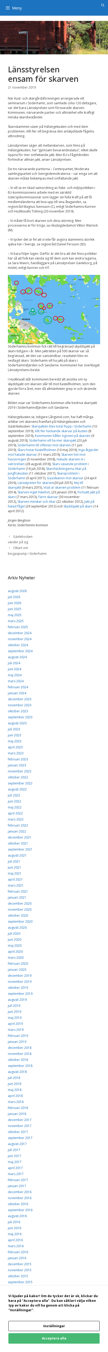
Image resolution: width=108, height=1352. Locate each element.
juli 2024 (14, 663)
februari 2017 (18, 1180)
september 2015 (20, 1282)
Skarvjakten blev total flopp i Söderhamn (61, 426)
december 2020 (19, 903)
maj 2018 (14, 1090)
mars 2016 (16, 1246)
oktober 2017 (18, 1132)
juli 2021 (14, 861)
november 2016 (19, 1198)
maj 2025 (14, 615)
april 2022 (15, 813)
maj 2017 (14, 1162)
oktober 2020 (18, 915)
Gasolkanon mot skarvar (65, 478)
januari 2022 (17, 831)
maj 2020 (14, 945)
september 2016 (20, 1210)
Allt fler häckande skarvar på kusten (61, 431)
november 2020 (19, 909)
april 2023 (15, 747)
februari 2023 (18, 759)
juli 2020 (14, 933)
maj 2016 (14, 1234)
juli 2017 (14, 1150)
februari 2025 (18, 627)
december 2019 (19, 975)
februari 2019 (18, 1035)
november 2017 (19, 1126)
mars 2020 (16, 957)
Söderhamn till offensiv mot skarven (44, 445)
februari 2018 (18, 1108)
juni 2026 (14, 603)
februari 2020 (18, 963)
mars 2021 (16, 885)
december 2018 (19, 1047)
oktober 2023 (18, 711)
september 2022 (20, 783)
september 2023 (20, 717)
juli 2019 (14, 1005)
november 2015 (19, 1270)
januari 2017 (17, 1186)
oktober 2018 (18, 1060)
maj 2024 (14, 675)
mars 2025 (16, 621)
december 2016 (19, 1192)
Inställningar (54, 1326)
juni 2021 (14, 867)
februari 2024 (18, 687)
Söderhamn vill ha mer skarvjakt (52, 440)
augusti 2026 (17, 591)
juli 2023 (14, 729)
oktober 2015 (18, 1276)
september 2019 (20, 993)
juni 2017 (14, 1156)
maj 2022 (14, 807)
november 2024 (19, 639)
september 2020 (20, 921)
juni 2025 (14, 609)
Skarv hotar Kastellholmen (37, 450)
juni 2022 (14, 801)
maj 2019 (14, 1017)
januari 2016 (17, 1258)
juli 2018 (14, 1078)
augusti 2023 (17, 723)
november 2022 (19, 771)
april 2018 (15, 1096)
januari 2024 (17, 693)
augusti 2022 (17, 789)
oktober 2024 (18, 645)
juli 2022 (14, 795)
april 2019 (15, 1023)
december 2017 (19, 1120)
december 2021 (19, 837)
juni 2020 (14, 939)
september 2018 (20, 1066)
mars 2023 (16, 753)
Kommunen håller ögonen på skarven (62, 436)
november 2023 (19, 705)
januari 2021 (17, 897)
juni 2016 (14, 1228)
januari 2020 (17, 969)
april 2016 (15, 1240)
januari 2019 (17, 1041)
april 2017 (15, 1168)
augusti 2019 (17, 999)
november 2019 (19, 981)
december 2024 (19, 633)
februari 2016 (18, 1252)
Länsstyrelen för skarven (36, 483)
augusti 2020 (17, 927)
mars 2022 (16, 819)
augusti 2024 (17, 657)
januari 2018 (17, 1114)
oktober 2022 (18, 777)
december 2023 (19, 699)
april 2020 (15, 951)
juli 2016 (14, 1222)
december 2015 (19, 1264)
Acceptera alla (54, 1338)
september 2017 (20, 1138)
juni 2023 (14, 735)
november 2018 (19, 1053)
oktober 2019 (18, 987)
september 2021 (20, 849)
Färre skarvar (48, 497)
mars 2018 (16, 1102)
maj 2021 (14, 873)
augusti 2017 (17, 1144)
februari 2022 (18, 825)
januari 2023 (17, 765)
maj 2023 (14, 741)
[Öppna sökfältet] (103, 5)
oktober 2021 (18, 843)
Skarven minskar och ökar (37, 501)
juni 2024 (14, 669)
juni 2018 (14, 1084)
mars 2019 (16, 1029)
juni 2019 (14, 1011)
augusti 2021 (17, 855)
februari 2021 (18, 891)
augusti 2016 (17, 1216)
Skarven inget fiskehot (34, 492)
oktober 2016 (18, 1204)
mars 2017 (16, 1174)
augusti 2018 (17, 1072)
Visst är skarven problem (62, 487)
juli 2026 (14, 597)
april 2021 (15, 879)
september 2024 (20, 651)
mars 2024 (16, 681)
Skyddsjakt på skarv (78, 506)
